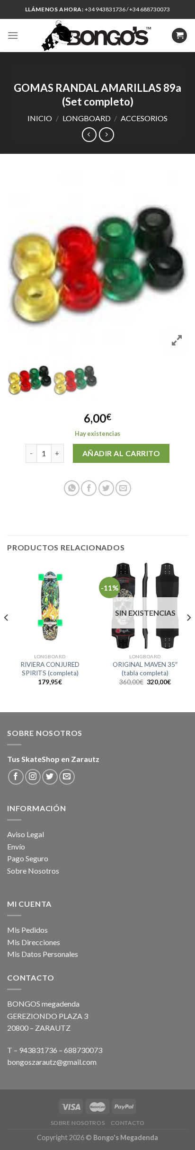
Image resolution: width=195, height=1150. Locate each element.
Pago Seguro (27, 858)
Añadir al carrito (121, 453)
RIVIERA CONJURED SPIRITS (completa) (50, 669)
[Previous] (6, 636)
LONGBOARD (86, 118)
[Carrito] (179, 36)
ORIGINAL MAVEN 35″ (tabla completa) (145, 669)
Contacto (128, 1122)
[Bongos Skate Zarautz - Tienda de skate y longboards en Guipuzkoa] (98, 35)
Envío (16, 846)
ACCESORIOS (144, 118)
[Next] (188, 636)
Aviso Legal (25, 834)
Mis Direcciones (33, 942)
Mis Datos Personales (42, 953)
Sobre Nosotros (33, 870)
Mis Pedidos (27, 929)
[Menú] (12, 35)
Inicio (39, 118)
